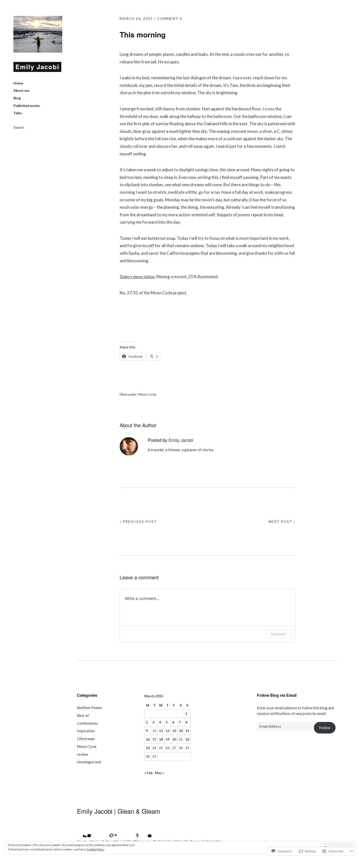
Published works (26, 105)
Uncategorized (89, 762)
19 (167, 739)
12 (167, 731)
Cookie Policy (95, 849)
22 (187, 739)
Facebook (93, 831)
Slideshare (132, 831)
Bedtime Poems (89, 707)
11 (161, 731)
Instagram (119, 831)
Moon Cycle (147, 394)
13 (174, 731)
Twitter (80, 831)
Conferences (87, 723)
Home (18, 83)
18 (161, 739)
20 (174, 739)
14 (181, 731)
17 (154, 739)
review (82, 754)
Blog (17, 98)
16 (148, 739)
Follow (324, 727)
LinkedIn (145, 831)
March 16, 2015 (136, 18)
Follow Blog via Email (276, 695)
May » (159, 773)
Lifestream (86, 738)
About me (21, 90)
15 (187, 731)
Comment (278, 634)
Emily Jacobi (37, 66)
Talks (17, 113)
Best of (83, 715)
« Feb (148, 773)
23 (148, 748)
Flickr (106, 831)
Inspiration (86, 731)
